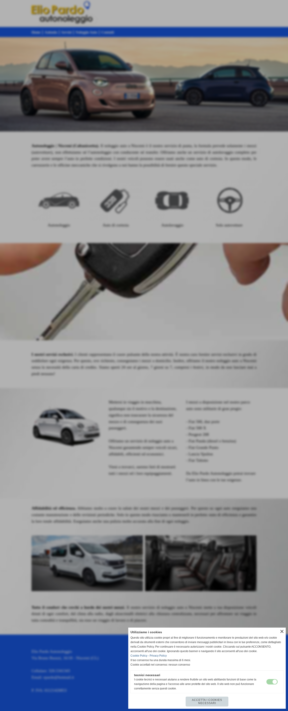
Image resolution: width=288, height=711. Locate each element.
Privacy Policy (158, 655)
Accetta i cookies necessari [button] (207, 701)
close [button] (282, 631)
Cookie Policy (138, 655)
